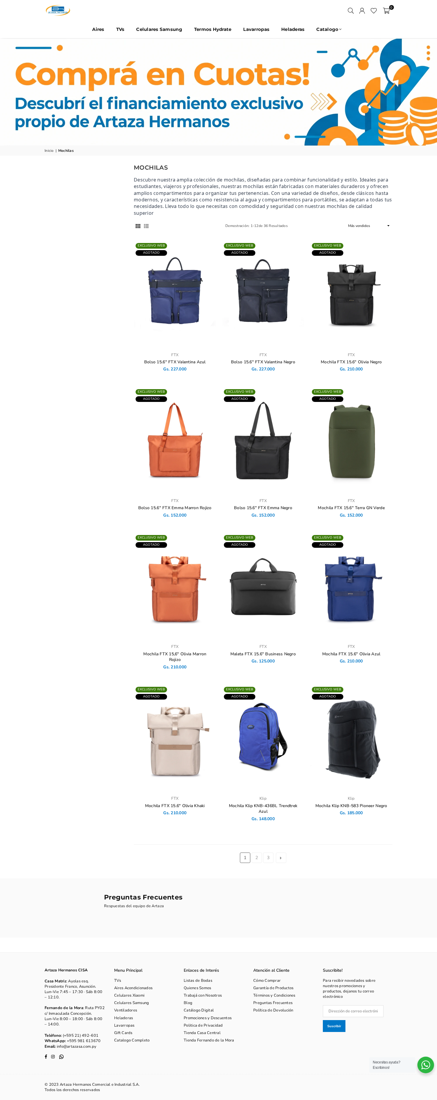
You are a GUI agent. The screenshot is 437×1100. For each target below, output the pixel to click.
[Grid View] (138, 226)
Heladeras (292, 29)
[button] (386, 10)
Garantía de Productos (273, 988)
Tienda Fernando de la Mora (209, 1040)
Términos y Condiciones (274, 995)
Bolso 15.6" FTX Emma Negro (263, 508)
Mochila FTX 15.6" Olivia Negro (351, 362)
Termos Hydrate (213, 29)
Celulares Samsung (159, 29)
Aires (98, 29)
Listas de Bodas (198, 980)
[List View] (146, 226)
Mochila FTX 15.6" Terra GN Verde (351, 508)
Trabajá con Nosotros (203, 995)
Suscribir (334, 1026)
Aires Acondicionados (133, 988)
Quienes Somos (197, 988)
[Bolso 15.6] (175, 295)
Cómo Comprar (267, 980)
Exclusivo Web (151, 245)
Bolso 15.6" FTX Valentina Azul (175, 362)
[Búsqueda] (350, 10)
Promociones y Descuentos (208, 1018)
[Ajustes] (362, 10)
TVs (120, 29)
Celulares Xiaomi (129, 995)
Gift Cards (123, 1033)
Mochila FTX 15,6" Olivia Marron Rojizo (174, 657)
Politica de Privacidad (203, 1025)
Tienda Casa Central (202, 1033)
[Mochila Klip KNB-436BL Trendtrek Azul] (263, 738)
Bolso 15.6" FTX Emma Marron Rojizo (175, 508)
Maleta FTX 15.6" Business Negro (263, 654)
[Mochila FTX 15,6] (175, 587)
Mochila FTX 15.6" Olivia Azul (351, 654)
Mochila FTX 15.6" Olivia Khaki (175, 806)
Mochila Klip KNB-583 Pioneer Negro (351, 806)
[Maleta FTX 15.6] (263, 587)
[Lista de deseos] (374, 10)
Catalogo (327, 29)
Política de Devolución (273, 1010)
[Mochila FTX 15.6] (351, 295)
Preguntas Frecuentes (273, 1003)
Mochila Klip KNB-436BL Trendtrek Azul (263, 809)
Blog (188, 1003)
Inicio (49, 150)
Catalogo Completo (132, 1040)
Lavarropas (256, 29)
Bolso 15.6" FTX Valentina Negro (263, 362)
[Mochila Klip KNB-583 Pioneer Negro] (351, 738)
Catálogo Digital (199, 1010)
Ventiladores (125, 1010)
